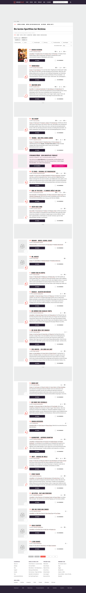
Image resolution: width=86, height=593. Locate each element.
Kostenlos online (44, 35)
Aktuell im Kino (21, 24)
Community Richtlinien (18, 576)
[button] (59, 60)
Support (15, 569)
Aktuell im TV (50, 24)
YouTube (22, 582)
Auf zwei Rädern (32, 565)
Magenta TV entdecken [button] (58, 165)
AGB (23, 587)
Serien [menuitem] (31, 2)
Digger (59, 567)
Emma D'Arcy (46, 569)
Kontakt (15, 572)
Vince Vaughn (46, 574)
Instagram (29, 582)
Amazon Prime (29, 35)
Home (15, 21)
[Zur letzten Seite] (55, 556)
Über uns (16, 563)
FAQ (15, 567)
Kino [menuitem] (44, 2)
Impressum (16, 587)
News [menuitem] (35, 2)
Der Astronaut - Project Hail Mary (35, 572)
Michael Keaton (46, 572)
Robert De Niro (46, 567)
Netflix (21, 35)
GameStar (55, 587)
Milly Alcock (45, 563)
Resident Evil (60, 569)
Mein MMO (70, 587)
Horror (38, 35)
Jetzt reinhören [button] (37, 165)
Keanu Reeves (46, 565)
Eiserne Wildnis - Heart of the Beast (65, 574)
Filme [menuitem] (27, 2)
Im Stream (43, 24)
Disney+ (18, 35)
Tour (15, 574)
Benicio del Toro (46, 576)
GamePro (62, 587)
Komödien (34, 35)
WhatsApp (47, 582)
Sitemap (15, 565)
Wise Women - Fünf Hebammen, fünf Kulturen (36, 567)
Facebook (16, 582)
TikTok (34, 582)
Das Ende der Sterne (62, 563)
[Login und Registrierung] (70, 2)
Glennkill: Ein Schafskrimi (34, 574)
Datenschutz (29, 587)
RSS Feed (53, 582)
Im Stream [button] (37, 60)
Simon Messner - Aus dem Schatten (36, 563)
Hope (59, 565)
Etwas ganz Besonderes (33, 569)
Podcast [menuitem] (40, 2)
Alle (15, 24)
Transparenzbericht (40, 587)
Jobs (48, 587)
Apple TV (25, 35)
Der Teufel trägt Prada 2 (33, 576)
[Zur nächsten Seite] (49, 556)
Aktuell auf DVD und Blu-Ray (33, 24)
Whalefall (60, 576)
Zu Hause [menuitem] (49, 2)
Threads (40, 582)
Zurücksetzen (23, 37)
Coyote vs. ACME (61, 572)
